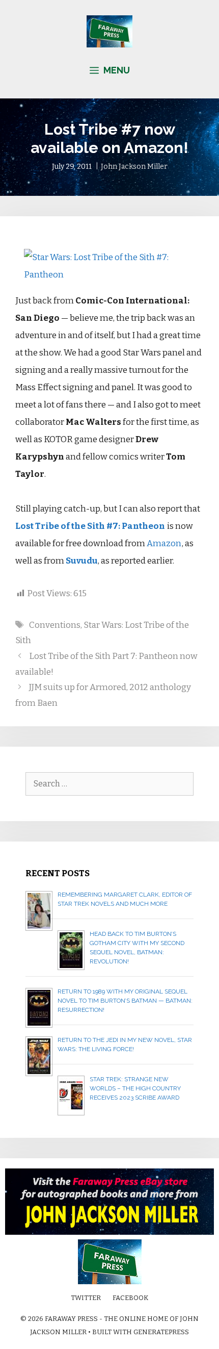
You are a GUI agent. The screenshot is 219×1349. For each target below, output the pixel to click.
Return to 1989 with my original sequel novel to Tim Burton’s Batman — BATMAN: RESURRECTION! (125, 1000)
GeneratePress (161, 1332)
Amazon (164, 543)
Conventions (54, 625)
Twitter (86, 1298)
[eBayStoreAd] (109, 1232)
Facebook (130, 1298)
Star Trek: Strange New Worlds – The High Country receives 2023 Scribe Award (135, 1088)
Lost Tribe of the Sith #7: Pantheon (90, 526)
